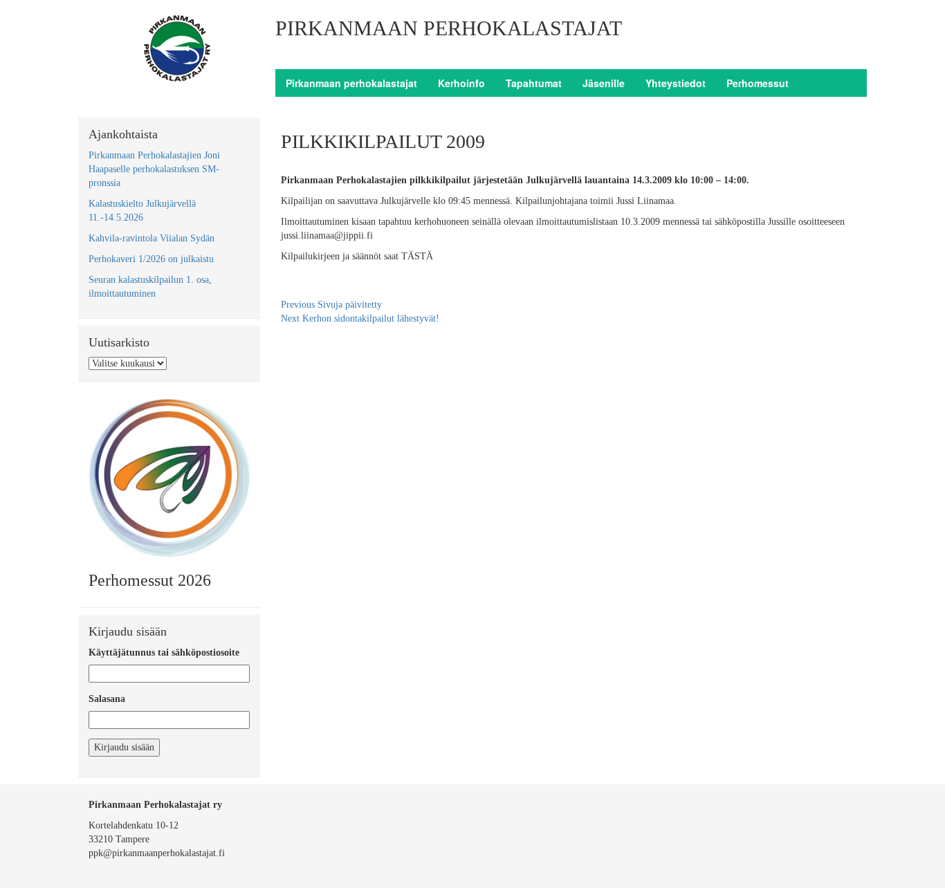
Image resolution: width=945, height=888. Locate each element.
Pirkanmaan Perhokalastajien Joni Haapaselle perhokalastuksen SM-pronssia (154, 169)
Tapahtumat (534, 83)
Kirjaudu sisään (124, 747)
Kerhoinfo (461, 83)
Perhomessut (757, 83)
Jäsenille (603, 83)
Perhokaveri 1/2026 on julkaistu (151, 259)
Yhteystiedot (675, 83)
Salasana (107, 699)
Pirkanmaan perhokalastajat (351, 83)
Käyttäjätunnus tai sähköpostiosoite (164, 652)
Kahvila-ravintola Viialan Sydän (151, 238)
